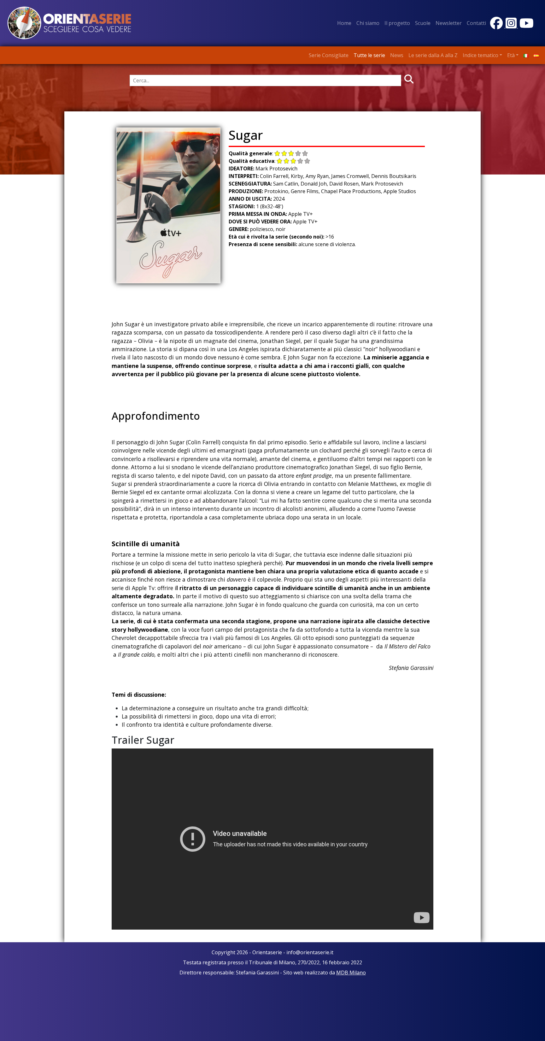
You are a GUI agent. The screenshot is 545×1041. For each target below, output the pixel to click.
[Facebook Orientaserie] (497, 25)
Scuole (423, 23)
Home (344, 23)
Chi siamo (367, 23)
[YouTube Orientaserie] (526, 25)
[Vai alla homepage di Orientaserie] (69, 22)
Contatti (476, 23)
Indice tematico (480, 55)
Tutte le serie (369, 55)
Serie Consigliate (329, 55)
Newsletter (449, 23)
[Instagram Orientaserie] (512, 25)
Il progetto (397, 23)
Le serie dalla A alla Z (433, 55)
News (396, 55)
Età (511, 55)
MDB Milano (351, 972)
